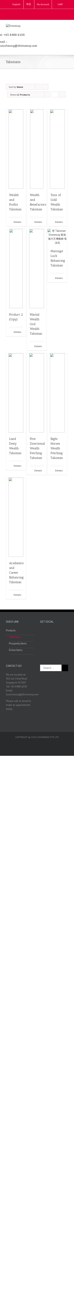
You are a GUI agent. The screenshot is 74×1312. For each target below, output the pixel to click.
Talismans (15, 637)
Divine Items (15, 650)
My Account (43, 4)
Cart (60, 4)
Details (17, 221)
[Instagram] (42, 12)
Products (11, 630)
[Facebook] (36, 12)
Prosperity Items (18, 643)
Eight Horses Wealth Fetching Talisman (57, 448)
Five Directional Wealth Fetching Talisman (37, 448)
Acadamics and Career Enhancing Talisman (16, 572)
